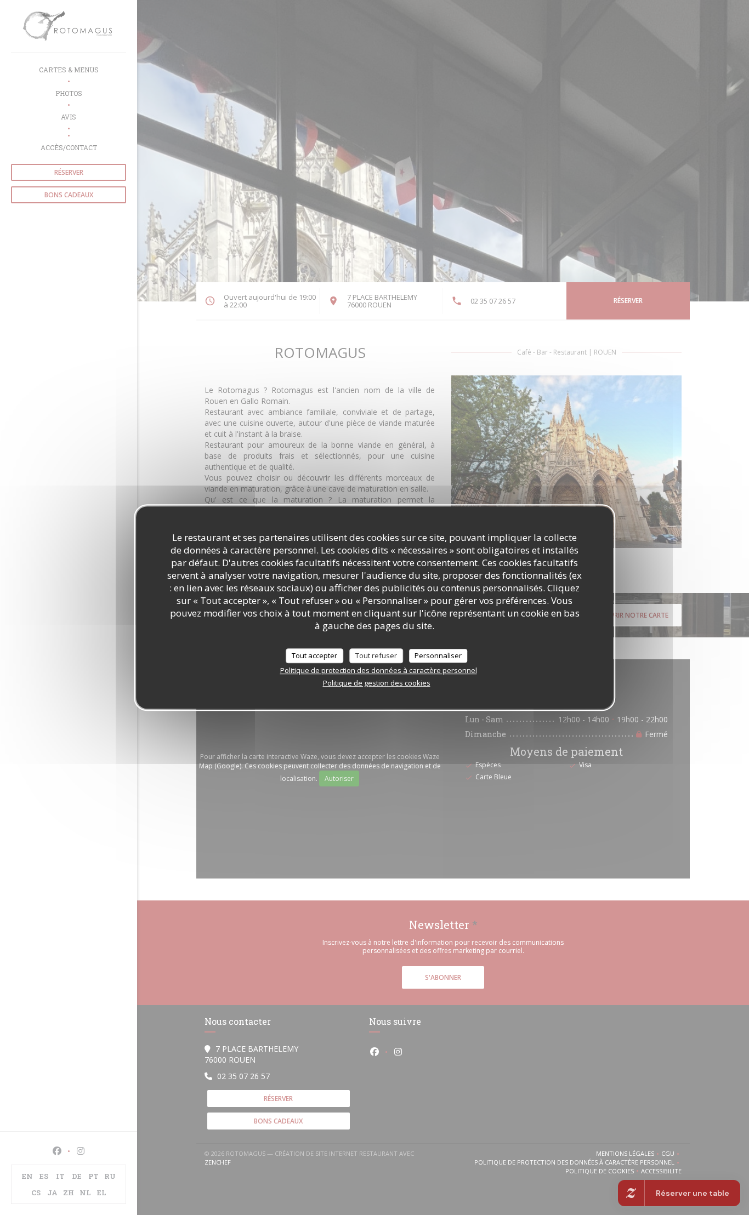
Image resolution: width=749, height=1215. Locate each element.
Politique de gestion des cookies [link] (376, 683)
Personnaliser (438, 655)
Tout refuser (376, 655)
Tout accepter (314, 655)
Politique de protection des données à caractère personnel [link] (378, 670)
